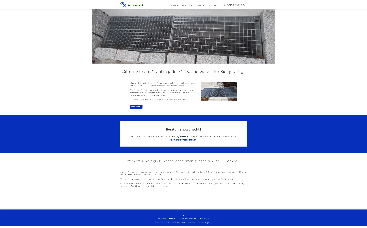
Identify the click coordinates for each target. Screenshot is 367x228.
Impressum (204, 219)
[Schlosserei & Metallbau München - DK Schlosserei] (131, 4)
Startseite (173, 5)
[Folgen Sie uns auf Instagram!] (183, 214)
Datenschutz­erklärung (187, 219)
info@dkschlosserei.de (183, 139)
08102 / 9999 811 (237, 5)
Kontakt (213, 5)
